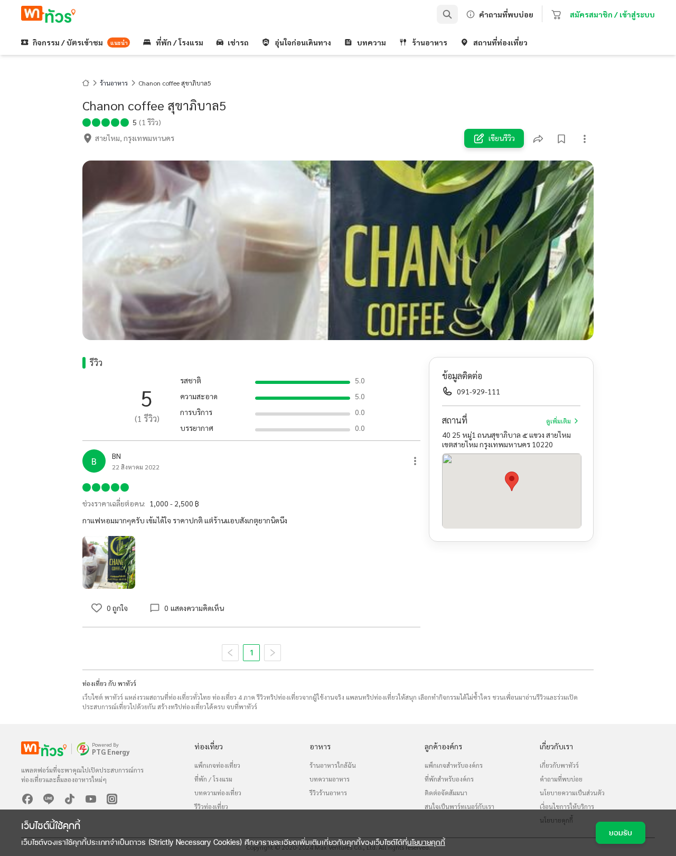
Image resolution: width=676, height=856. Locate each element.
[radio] (86, 121)
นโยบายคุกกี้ (426, 842)
